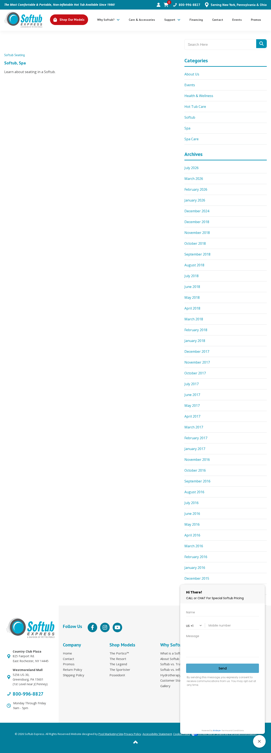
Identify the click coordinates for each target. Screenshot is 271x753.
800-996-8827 (28, 694)
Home (67, 653)
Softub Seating (14, 55)
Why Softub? (173, 645)
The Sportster (119, 669)
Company (72, 645)
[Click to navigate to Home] (23, 20)
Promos (69, 664)
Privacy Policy (132, 734)
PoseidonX (117, 675)
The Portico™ (119, 653)
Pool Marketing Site (110, 734)
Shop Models (122, 645)
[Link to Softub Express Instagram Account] (105, 627)
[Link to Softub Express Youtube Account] (117, 627)
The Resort (117, 659)
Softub (10, 63)
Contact (68, 659)
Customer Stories (173, 680)
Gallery (165, 686)
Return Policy (72, 669)
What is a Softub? (172, 653)
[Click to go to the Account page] (158, 5)
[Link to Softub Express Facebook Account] (92, 627)
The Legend (118, 664)
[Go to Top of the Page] (135, 741)
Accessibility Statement (157, 734)
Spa (22, 63)
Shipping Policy (73, 675)
